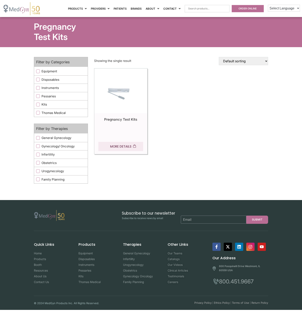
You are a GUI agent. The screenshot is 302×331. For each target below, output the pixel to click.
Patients (120, 8)
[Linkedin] (239, 247)
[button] (77, 8)
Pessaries (48, 96)
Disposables (50, 80)
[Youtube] (262, 247)
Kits (44, 104)
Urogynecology (52, 171)
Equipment (49, 71)
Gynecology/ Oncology (58, 146)
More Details (120, 146)
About (150, 8)
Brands (136, 8)
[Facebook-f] (216, 247)
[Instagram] (250, 247)
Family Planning (53, 179)
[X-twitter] (228, 247)
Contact (170, 8)
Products (75, 8)
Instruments (50, 88)
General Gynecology (56, 138)
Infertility (48, 154)
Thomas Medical (53, 113)
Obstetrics (49, 163)
